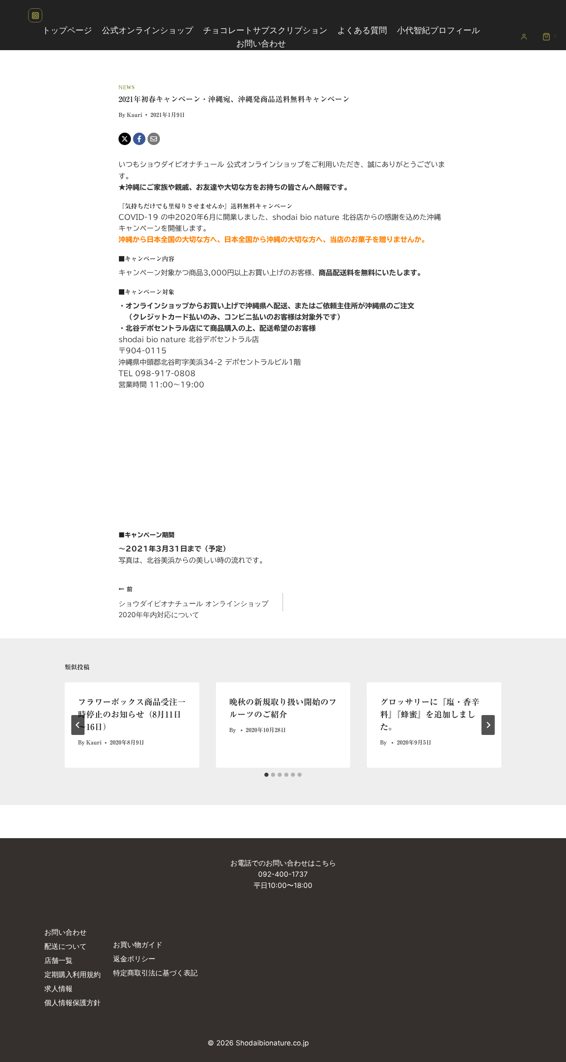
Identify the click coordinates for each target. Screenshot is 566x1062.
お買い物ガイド (137, 945)
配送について (65, 946)
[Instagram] (35, 15)
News (127, 87)
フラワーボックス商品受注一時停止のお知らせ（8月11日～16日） (132, 714)
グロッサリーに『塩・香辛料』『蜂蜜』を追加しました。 (429, 714)
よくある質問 (362, 30)
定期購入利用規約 (72, 974)
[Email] (154, 139)
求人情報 (58, 988)
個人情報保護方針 (72, 1003)
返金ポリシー (134, 959)
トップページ (67, 30)
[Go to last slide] (78, 725)
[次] (488, 725)
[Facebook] (139, 139)
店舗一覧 (58, 960)
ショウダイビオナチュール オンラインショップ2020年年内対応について (193, 602)
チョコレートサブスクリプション (265, 30)
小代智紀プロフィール (438, 30)
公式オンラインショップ (147, 30)
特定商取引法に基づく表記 (155, 973)
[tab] (266, 775)
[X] (125, 139)
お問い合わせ (261, 43)
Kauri (134, 115)
